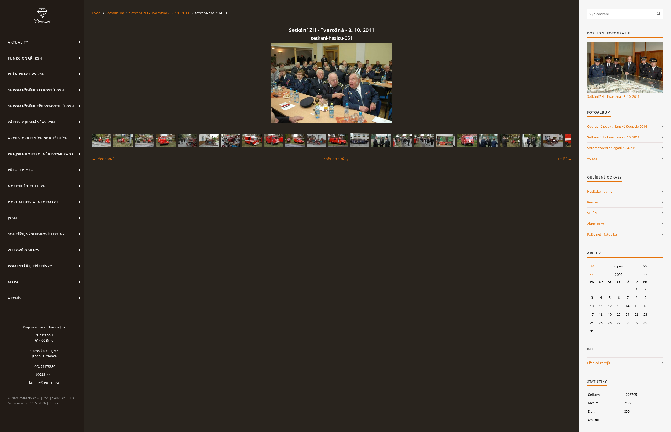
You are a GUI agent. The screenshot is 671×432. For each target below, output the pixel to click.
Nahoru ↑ (56, 403)
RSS (46, 398)
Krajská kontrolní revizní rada (41, 154)
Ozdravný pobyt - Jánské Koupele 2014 (617, 126)
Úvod (96, 12)
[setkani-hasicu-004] (531, 140)
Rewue (592, 202)
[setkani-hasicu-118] (424, 140)
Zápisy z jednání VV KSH (31, 122)
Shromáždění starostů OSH (36, 90)
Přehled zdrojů (598, 362)
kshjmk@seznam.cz (44, 382)
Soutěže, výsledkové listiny (36, 234)
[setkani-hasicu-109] (123, 140)
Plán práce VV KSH (26, 74)
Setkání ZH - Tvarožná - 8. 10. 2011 (159, 12)
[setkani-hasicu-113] (230, 140)
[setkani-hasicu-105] (166, 140)
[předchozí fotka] (100, 83)
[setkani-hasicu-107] (252, 140)
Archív (15, 298)
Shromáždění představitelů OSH (41, 106)
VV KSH (593, 158)
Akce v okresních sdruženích (38, 138)
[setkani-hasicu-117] (402, 140)
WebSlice (59, 398)
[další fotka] (563, 83)
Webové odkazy (24, 250)
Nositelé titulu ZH (27, 186)
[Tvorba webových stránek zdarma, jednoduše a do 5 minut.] (39, 398)
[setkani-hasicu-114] (209, 140)
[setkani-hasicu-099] (101, 140)
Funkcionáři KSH (25, 58)
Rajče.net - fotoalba (602, 234)
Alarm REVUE (597, 223)
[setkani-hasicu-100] (144, 140)
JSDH (12, 218)
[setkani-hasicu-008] (381, 140)
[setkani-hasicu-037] (445, 140)
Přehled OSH (21, 170)
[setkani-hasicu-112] (316, 140)
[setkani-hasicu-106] (295, 140)
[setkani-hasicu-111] (553, 140)
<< (592, 266)
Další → (564, 158)
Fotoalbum (115, 12)
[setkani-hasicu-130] (359, 140)
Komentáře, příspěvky (30, 266)
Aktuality (18, 42)
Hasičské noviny (599, 191)
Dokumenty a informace (33, 202)
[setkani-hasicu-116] (510, 140)
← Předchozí (103, 158)
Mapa (13, 282)
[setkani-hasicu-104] (338, 140)
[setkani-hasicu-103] (273, 140)
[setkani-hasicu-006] (488, 140)
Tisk (72, 398)
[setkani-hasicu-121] (187, 140)
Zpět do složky (335, 158)
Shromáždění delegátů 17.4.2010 (612, 147)
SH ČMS (593, 212)
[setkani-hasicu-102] (467, 140)
